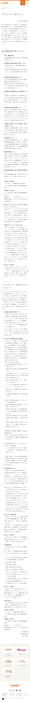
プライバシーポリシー (12, 694)
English (26, 694)
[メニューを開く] (27, 2)
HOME (3, 8)
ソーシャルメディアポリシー (19, 694)
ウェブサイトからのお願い (5, 694)
